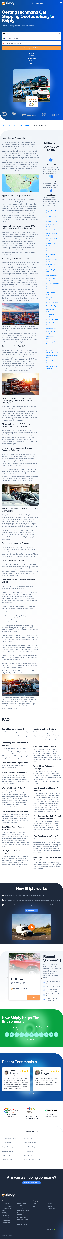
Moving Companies (22, 1224)
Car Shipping (11, 125)
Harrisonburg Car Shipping (51, 288)
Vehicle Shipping (7, 1151)
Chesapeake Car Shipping (51, 217)
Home (3, 125)
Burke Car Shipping (51, 328)
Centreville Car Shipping (50, 293)
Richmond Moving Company (51, 367)
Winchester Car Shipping (50, 279)
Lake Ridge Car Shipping (50, 324)
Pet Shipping (5, 1213)
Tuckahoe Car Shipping (50, 315)
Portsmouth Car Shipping (51, 265)
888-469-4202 (38, 3)
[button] (41, 978)
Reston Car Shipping (52, 302)
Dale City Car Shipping (52, 283)
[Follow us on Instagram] (50, 1229)
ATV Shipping (28, 1151)
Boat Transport (29, 1138)
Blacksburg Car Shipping (50, 298)
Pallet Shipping (21, 1208)
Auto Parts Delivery (30, 1143)
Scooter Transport (30, 1155)
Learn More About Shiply (31, 1183)
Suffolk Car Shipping (52, 275)
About (34, 1204)
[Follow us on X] (47, 1229)
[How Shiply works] (31, 927)
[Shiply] (8, 3)
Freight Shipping (6, 1223)
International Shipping (31, 1147)
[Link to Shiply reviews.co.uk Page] (51, 1110)
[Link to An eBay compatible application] (31, 1110)
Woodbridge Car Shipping (51, 343)
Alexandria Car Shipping (50, 244)
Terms (50, 1204)
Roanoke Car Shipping (52, 230)
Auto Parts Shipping (7, 1206)
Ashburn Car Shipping (52, 319)
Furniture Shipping (6, 1220)
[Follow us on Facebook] (48, 1229)
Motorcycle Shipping (9, 1138)
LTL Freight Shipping (22, 1217)
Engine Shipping (7, 1147)
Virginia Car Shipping (24, 125)
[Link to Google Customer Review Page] (12, 1110)
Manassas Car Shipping (50, 337)
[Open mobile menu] (61, 3)
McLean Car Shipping (52, 306)
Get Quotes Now (31, 910)
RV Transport (6, 1143)
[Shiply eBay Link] (53, 1229)
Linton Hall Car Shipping (50, 332)
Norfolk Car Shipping (52, 221)
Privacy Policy (51, 1208)
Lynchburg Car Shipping (50, 255)
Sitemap (50, 1206)
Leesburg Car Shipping (50, 310)
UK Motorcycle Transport (32, 1159)
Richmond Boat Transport (50, 362)
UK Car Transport (8, 1159)
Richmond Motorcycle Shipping (52, 351)
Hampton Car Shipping (50, 250)
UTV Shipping (6, 1155)
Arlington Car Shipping (50, 225)
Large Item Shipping (22, 1219)
